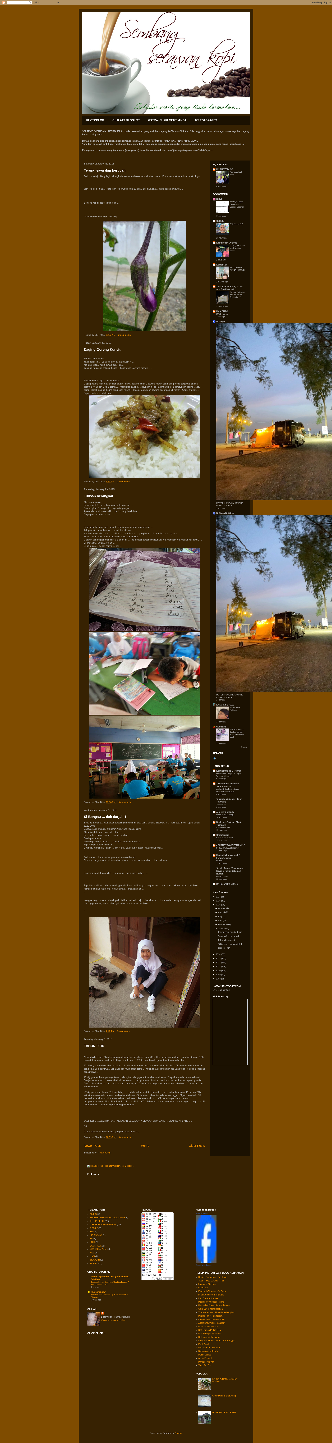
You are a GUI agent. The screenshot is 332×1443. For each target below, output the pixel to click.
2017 (218, 897)
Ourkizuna (221, 727)
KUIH (92, 1242)
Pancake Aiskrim (206, 1362)
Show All (244, 747)
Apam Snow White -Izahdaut (211, 1323)
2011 (218, 966)
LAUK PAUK (96, 1246)
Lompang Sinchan (207, 1284)
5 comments (124, 802)
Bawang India (222, 876)
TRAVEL (94, 1263)
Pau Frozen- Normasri (208, 1298)
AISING (93, 1214)
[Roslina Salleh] (206, 1262)
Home (145, 1145)
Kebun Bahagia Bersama (228, 771)
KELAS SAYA (96, 1235)
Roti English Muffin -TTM (209, 1330)
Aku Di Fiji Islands (225, 812)
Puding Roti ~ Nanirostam (210, 1316)
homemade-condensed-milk (211, 1319)
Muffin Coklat (204, 1355)
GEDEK (220, 221)
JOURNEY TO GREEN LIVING (230, 845)
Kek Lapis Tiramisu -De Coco (212, 1291)
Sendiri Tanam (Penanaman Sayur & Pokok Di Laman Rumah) (229, 871)
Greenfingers (222, 835)
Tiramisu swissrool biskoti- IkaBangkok (216, 1312)
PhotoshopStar (98, 1292)
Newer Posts (93, 1145)
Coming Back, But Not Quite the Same (237, 248)
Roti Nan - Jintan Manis (209, 1337)
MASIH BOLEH (222, 314)
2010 (218, 970)
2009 (218, 974)
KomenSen (221, 265)
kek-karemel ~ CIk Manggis (211, 1295)
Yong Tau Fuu (204, 1365)
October (222, 908)
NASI (92, 1256)
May (220, 916)
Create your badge (203, 1265)
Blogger (178, 1433)
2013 (218, 958)
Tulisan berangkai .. (100, 496)
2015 (218, 905)
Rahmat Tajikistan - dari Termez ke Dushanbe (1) (238, 294)
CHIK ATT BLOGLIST (126, 120)
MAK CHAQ (222, 311)
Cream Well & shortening (224, 1396)
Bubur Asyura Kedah (208, 1351)
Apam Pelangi (205, 1358)
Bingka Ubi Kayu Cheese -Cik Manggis (216, 1340)
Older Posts (197, 1145)
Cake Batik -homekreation (210, 1309)
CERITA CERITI (97, 1221)
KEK (92, 1231)
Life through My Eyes (226, 243)
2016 (218, 901)
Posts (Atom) (104, 1152)
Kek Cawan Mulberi (224, 838)
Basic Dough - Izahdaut (209, 1347)
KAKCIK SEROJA (225, 705)
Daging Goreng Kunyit (102, 349)
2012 (218, 962)
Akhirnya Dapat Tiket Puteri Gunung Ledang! (237, 204)
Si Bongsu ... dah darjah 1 (105, 817)
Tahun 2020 (221, 804)
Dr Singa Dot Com (225, 513)
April (220, 920)
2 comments (124, 335)
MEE (92, 1253)
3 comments (123, 1031)
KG (91, 1239)
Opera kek (203, 1287)
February (222, 924)
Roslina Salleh (202, 1213)
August (221, 912)
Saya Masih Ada (223, 828)
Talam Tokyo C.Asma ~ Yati (211, 1281)
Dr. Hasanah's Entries (227, 884)
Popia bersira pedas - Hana (211, 1302)
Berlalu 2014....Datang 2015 (227, 848)
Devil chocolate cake (208, 1326)
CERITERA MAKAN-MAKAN (103, 1224)
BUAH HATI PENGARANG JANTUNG (107, 1217)
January (222, 928)
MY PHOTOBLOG (224, 169)
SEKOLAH (95, 1260)
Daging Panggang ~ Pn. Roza (212, 1277)
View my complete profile (113, 1320)
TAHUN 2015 (94, 1046)
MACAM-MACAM (98, 1249)
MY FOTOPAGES (206, 120)
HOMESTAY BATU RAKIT (224, 1412)
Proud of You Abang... (225, 815)
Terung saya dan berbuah (105, 170)
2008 (218, 979)
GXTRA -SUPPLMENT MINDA (167, 120)
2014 (218, 954)
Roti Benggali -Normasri (209, 1333)
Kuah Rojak (203, 1344)
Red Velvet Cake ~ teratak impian (214, 1305)
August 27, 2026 (236, 224)
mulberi (219, 861)
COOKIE (94, 1228)
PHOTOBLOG (95, 120)
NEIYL (219, 199)
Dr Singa (220, 321)
